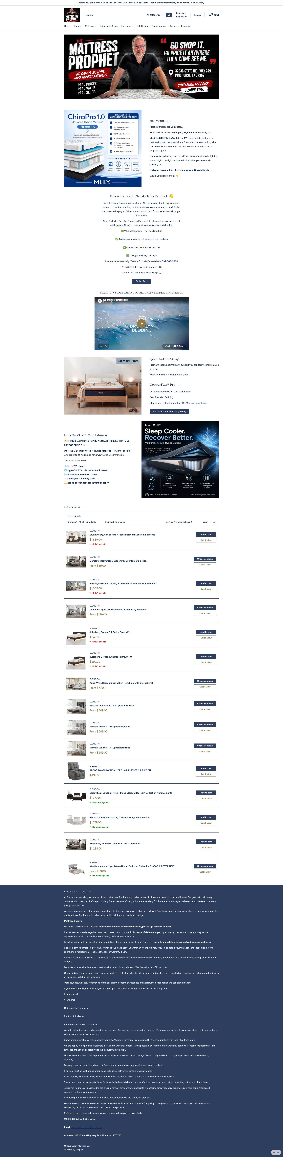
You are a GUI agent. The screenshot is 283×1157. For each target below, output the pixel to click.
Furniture (126, 26)
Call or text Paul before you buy (169, 411)
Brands (77, 26)
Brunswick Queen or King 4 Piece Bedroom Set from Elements (122, 534)
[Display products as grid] (214, 522)
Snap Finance (159, 26)
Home (67, 26)
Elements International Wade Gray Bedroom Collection (118, 561)
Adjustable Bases (109, 26)
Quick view (206, 540)
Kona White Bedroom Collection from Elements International (121, 683)
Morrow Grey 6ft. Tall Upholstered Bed (110, 726)
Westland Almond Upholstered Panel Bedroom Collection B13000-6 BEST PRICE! (132, 866)
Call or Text (141, 281)
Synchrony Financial (179, 26)
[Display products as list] (211, 522)
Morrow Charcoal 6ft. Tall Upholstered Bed (112, 705)
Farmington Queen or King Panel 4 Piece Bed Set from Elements (123, 583)
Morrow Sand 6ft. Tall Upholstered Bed (110, 747)
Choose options (205, 559)
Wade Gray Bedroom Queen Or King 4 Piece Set (115, 843)
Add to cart (206, 534)
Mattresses (90, 26)
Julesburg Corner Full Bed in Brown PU (110, 632)
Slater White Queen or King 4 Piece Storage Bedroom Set (120, 817)
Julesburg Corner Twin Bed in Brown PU (111, 656)
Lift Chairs (142, 26)
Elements (76, 507)
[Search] (169, 15)
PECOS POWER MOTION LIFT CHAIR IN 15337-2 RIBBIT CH (120, 770)
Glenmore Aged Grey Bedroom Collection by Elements (118, 609)
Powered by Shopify (73, 1150)
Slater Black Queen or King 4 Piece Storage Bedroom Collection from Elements (131, 793)
